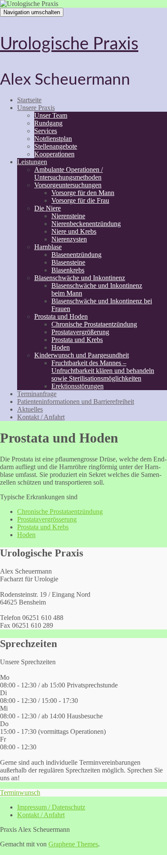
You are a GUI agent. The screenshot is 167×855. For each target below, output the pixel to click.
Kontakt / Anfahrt (41, 417)
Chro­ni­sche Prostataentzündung (60, 511)
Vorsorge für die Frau (80, 200)
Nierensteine (68, 216)
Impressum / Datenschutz (51, 807)
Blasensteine (68, 262)
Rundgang (48, 123)
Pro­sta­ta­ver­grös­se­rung (47, 519)
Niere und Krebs (73, 231)
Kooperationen (54, 154)
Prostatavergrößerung (80, 332)
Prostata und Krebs (77, 339)
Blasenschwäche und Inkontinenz (79, 277)
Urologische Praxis (69, 44)
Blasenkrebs (67, 270)
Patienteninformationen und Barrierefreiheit (75, 401)
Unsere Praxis (36, 107)
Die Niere (47, 208)
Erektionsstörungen (77, 386)
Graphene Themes (73, 844)
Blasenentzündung (76, 254)
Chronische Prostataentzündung (94, 324)
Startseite (29, 100)
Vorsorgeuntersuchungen (67, 185)
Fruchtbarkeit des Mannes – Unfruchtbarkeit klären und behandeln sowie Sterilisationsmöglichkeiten (102, 370)
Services (45, 130)
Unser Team (50, 115)
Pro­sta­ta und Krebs (43, 527)
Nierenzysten (69, 239)
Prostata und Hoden (61, 316)
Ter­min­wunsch (20, 792)
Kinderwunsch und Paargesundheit (81, 355)
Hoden (60, 347)
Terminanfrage (37, 393)
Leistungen (32, 161)
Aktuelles (30, 409)
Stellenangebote (55, 146)
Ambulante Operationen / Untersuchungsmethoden (68, 173)
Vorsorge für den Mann (82, 192)
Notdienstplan (53, 138)
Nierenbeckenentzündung (86, 223)
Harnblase (48, 246)
